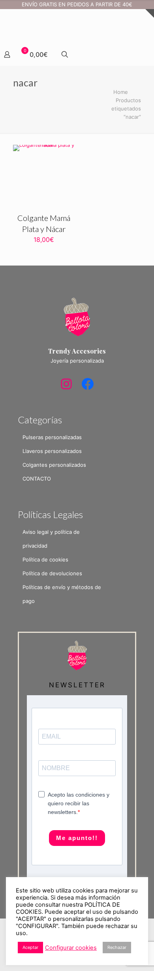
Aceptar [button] (30, 947)
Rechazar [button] (116, 947)
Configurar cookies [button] (71, 947)
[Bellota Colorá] (77, 23)
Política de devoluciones (52, 573)
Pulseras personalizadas (52, 437)
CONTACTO (37, 478)
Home (120, 92)
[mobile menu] (10, 18)
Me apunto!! (77, 837)
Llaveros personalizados (52, 451)
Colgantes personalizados (54, 465)
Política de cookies (45, 559)
